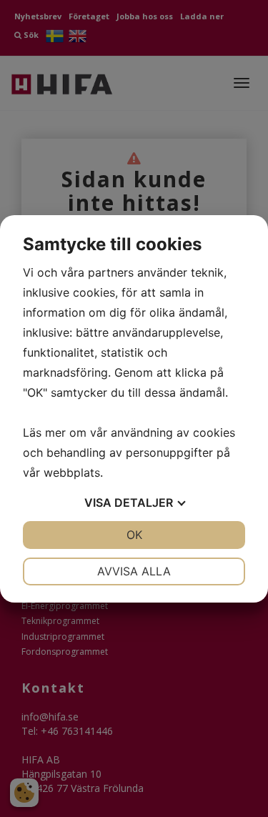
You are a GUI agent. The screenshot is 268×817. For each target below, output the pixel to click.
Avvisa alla (134, 571)
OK (134, 535)
